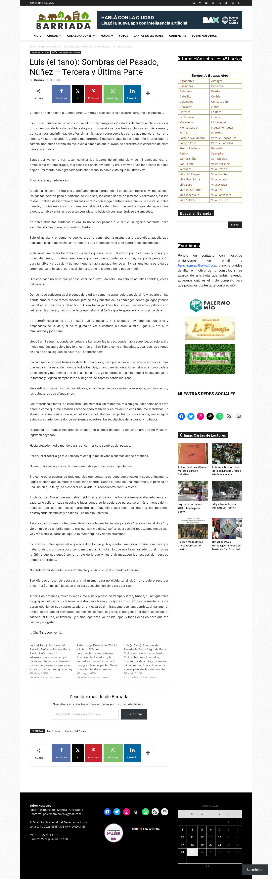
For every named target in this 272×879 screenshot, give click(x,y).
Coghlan (216, 96)
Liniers (215, 117)
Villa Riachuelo (189, 195)
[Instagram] (206, 2)
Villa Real (217, 190)
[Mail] (213, 2)
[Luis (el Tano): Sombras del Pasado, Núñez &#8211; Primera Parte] (53, 661)
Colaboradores (79, 35)
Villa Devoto (219, 174)
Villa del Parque (190, 174)
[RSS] (220, 2)
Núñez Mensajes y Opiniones (66, 52)
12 (202, 837)
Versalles (186, 169)
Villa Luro (186, 184)
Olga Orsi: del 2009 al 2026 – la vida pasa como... (190, 508)
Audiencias (177, 35)
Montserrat (218, 122)
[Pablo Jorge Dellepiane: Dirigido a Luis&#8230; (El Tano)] (100, 661)
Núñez (184, 133)
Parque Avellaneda (192, 138)
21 (219, 845)
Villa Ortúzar (219, 184)
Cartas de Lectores (148, 35)
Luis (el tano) (53, 730)
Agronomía (187, 81)
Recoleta (217, 148)
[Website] (233, 2)
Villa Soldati (187, 200)
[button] (194, 2)
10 (182, 837)
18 (192, 845)
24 (182, 852)
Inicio (37, 35)
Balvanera (186, 86)
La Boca (216, 112)
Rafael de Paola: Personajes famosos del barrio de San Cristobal (226, 545)
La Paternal (187, 117)
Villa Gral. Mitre (190, 179)
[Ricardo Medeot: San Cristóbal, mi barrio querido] (193, 528)
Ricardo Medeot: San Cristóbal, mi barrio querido (190, 545)
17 (182, 845)
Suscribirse (133, 714)
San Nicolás (219, 158)
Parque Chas (188, 143)
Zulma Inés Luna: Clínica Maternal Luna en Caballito (192, 471)
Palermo (216, 133)
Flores (215, 107)
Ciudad (52, 35)
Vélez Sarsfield (221, 164)
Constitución (219, 101)
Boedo (215, 91)
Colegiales (186, 101)
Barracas (217, 86)
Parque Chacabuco (223, 138)
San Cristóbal (188, 158)
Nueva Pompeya (222, 127)
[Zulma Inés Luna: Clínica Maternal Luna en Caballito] (193, 453)
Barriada (39, 79)
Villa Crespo (219, 169)
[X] (226, 2)
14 (219, 837)
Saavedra (217, 153)
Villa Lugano (219, 179)
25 (192, 852)
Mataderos (187, 122)
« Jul (208, 866)
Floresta (185, 112)
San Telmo (187, 164)
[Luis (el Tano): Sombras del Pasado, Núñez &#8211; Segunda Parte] (147, 661)
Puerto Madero (190, 148)
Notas (105, 35)
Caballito (185, 96)
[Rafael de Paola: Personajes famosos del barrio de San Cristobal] (227, 528)
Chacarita (186, 107)
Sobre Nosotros (204, 35)
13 (210, 837)
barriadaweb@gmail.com (197, 265)
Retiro (184, 153)
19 (202, 845)
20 (210, 845)
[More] (148, 94)
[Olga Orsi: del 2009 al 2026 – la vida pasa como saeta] (193, 491)
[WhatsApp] (239, 2)
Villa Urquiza (219, 200)
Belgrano (186, 91)
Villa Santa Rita (221, 195)
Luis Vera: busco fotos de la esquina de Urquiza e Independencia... (226, 471)
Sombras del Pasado (75, 730)
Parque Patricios (222, 143)
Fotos (123, 35)
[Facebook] (200, 2)
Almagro (216, 81)
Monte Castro (189, 127)
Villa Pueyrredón (191, 190)
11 (192, 837)
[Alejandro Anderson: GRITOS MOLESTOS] (227, 491)
